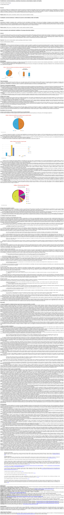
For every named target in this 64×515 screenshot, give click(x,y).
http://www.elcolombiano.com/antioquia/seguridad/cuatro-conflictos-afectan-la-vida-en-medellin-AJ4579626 (28, 465)
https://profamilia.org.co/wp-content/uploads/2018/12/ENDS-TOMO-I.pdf (48, 501)
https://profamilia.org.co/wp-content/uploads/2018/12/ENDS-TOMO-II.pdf (48, 503)
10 (10, 421)
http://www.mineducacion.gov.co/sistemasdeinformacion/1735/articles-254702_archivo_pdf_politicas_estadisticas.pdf (25, 496)
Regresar (49, 459)
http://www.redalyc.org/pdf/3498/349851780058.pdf (18, 492)
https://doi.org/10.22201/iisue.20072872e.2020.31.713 (26, 513)
